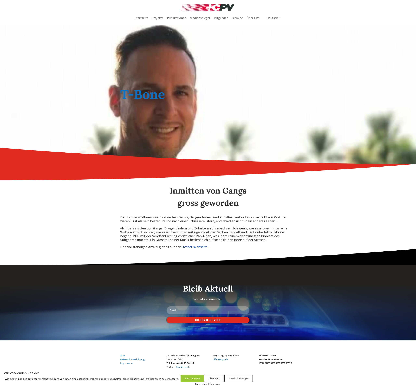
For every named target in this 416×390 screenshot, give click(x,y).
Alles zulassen (192, 378)
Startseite (141, 18)
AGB (122, 355)
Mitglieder (221, 18)
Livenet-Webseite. (194, 247)
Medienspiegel (200, 18)
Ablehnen (214, 378)
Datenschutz (201, 384)
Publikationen (176, 18)
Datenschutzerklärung (132, 359)
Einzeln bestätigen (238, 378)
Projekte (157, 18)
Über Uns (253, 18)
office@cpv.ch (182, 367)
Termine (237, 18)
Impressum (126, 363)
